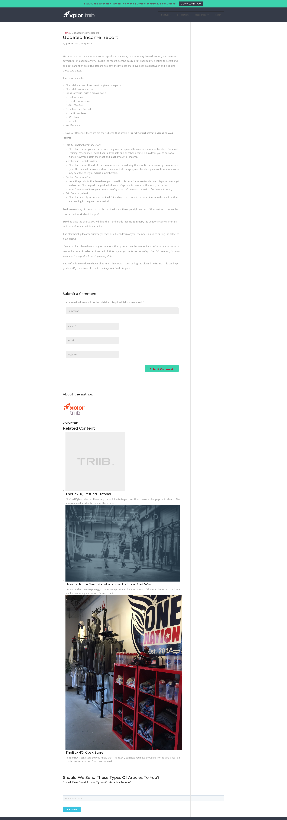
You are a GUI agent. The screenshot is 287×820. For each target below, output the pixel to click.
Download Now (191, 3)
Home (66, 32)
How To (89, 43)
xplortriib (69, 43)
